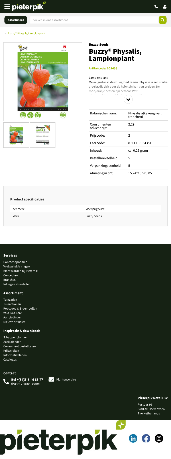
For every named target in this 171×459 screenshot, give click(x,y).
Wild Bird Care (12, 313)
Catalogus (10, 359)
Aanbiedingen (12, 317)
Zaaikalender (12, 342)
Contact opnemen (15, 262)
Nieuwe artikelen (14, 322)
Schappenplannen (15, 337)
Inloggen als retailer (16, 284)
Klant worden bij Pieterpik (20, 271)
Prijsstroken (11, 351)
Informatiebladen (15, 355)
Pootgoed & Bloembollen (20, 308)
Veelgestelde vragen (16, 266)
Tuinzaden (10, 300)
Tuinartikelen (12, 304)
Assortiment (16, 20)
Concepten (10, 275)
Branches (9, 280)
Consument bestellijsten (19, 346)
